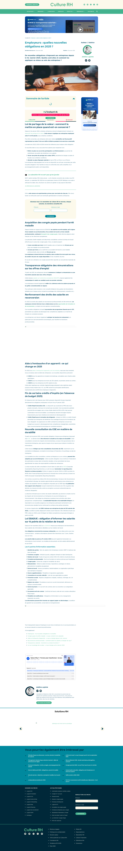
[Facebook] (87, 4)
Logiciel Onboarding (32, 801)
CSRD (64, 466)
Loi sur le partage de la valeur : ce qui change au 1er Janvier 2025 (46, 645)
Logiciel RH (29, 791)
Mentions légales (54, 829)
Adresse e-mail (55, 207)
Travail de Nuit (55, 796)
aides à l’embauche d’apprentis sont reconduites (46, 370)
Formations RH (54, 840)
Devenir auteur (54, 835)
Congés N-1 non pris (57, 793)
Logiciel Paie (30, 804)
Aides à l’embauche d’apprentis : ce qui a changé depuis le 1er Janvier (47, 638)
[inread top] (65, 606)
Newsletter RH (80, 835)
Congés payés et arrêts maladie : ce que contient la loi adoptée (45, 636)
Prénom (36, 207)
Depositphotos (80, 832)
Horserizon (79, 843)
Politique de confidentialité (57, 832)
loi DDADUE (46, 525)
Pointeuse (29, 815)
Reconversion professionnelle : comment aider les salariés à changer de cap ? (50, 640)
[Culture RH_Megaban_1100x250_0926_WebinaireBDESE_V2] (61, 32)
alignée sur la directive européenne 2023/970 (46, 278)
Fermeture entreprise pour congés (60, 810)
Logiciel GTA (30, 796)
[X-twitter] (94, 4)
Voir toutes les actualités (43, 702)
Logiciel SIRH (30, 812)
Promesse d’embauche (57, 801)
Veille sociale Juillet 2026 (72, 775)
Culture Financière (81, 837)
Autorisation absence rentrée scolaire (61, 791)
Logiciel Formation (31, 793)
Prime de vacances (56, 820)
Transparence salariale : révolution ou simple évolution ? (43, 643)
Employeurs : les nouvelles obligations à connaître (42, 633)
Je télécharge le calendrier (32, 186)
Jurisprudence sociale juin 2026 (36, 780)
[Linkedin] (97, 4)
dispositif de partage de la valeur (34, 133)
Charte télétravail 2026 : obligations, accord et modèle (43, 770)
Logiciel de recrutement (33, 810)
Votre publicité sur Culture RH (58, 837)
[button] (97, 11)
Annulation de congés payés (59, 807)
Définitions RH (80, 840)
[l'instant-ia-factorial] (50, 121)
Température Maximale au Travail (60, 812)
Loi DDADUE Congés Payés (59, 818)
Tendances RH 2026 (55, 843)
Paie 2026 (53, 846)
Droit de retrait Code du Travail (59, 815)
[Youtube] (84, 4)
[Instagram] (91, 4)
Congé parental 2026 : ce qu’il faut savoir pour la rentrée (81, 765)
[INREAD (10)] (50, 326)
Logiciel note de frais (32, 799)
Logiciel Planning (31, 807)
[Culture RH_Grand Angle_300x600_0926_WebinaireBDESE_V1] (89, 130)
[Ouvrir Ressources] (43, 11)
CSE (29, 438)
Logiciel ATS (55, 804)
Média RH (78, 829)
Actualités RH (27, 38)
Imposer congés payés (57, 799)
